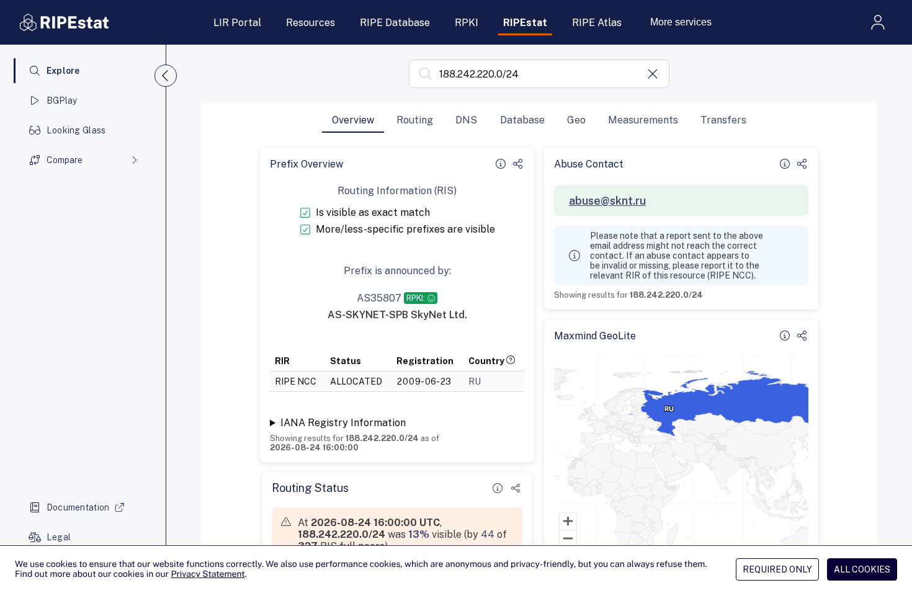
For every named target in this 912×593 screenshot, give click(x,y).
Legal (59, 537)
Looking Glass (76, 130)
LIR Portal (237, 23)
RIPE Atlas (597, 23)
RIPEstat (525, 23)
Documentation (78, 507)
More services (681, 22)
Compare (65, 160)
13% (418, 534)
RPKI (466, 23)
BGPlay (62, 100)
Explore (63, 71)
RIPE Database (395, 23)
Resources (310, 23)
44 (487, 534)
